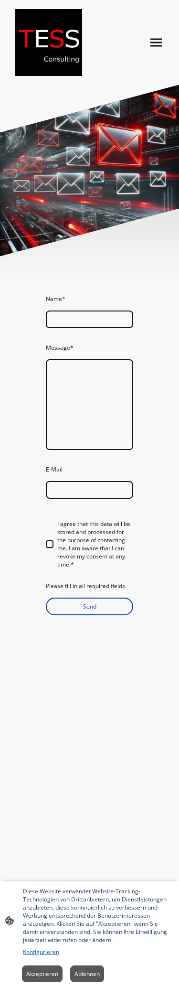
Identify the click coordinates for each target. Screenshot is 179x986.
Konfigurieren (41, 952)
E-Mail (54, 469)
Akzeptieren (42, 974)
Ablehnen (87, 974)
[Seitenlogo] (48, 42)
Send (89, 606)
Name (55, 299)
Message (60, 347)
